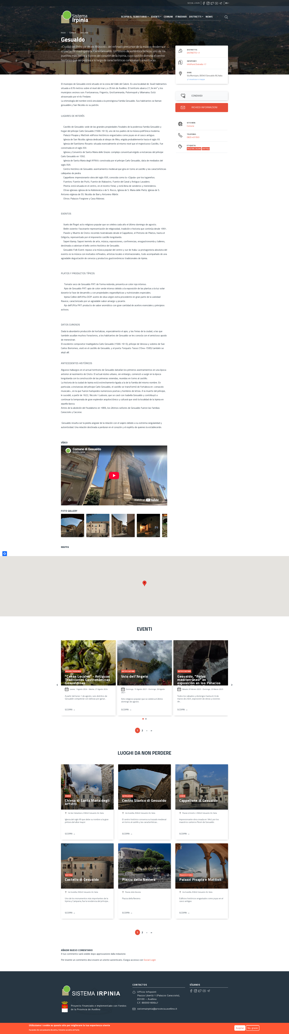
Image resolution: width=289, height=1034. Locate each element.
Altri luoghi (127, 796)
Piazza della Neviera (138, 879)
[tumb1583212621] (123, 525)
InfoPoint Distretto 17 (196, 64)
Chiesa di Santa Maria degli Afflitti (87, 802)
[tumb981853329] (97, 525)
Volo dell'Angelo (78, 676)
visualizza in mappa (197, 79)
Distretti (195, 16)
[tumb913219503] (148, 525)
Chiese (68, 796)
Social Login (194, 3)
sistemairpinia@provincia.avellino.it (157, 1008)
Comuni (168, 16)
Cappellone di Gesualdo (198, 800)
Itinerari (181, 16)
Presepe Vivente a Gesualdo (200, 676)
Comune (190, 125)
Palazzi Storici (186, 875)
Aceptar (240, 1028)
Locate (4, 553)
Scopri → (70, 709)
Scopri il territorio (134, 16)
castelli (205, 148)
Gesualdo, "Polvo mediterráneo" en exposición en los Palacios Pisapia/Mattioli (143, 681)
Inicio (63, 32)
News (209, 16)
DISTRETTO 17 (193, 52)
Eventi (155, 16)
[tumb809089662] (72, 525)
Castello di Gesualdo (82, 879)
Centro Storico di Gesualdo (144, 800)
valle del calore (194, 148)
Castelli (68, 875)
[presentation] (57, 684)
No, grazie (252, 1028)
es (226, 3)
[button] (143, 719)
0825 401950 (193, 137)
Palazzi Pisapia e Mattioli (200, 879)
